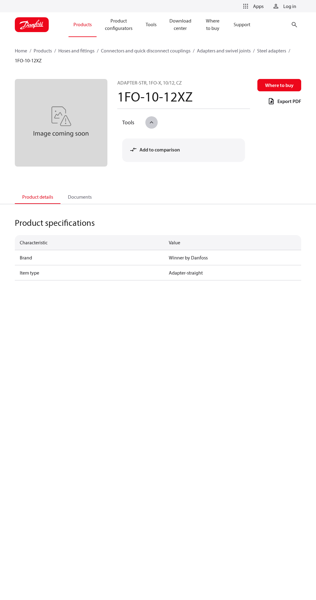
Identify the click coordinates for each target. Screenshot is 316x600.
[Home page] (32, 24)
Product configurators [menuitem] (118, 24)
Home (21, 51)
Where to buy (279, 85)
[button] (252, 6)
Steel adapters (271, 51)
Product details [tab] (37, 197)
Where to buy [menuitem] (212, 24)
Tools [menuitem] (151, 24)
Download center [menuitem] (180, 24)
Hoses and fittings (76, 51)
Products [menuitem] (82, 24)
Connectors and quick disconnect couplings (145, 51)
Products (43, 51)
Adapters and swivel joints (224, 51)
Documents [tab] (80, 197)
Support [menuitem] (242, 24)
